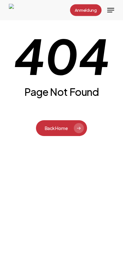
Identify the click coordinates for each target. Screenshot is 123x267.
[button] (110, 10)
